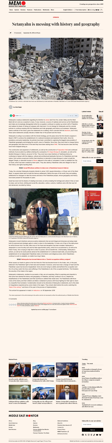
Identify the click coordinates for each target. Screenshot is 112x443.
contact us (36, 305)
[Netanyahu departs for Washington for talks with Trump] (43, 370)
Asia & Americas (13, 423)
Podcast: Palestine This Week (41, 433)
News (11, 10)
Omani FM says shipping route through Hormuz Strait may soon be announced (92, 397)
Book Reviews (12, 429)
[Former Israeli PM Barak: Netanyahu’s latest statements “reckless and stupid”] (67, 370)
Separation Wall (63, 150)
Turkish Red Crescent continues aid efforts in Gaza (92, 406)
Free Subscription (81, 10)
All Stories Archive (62, 433)
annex (47, 120)
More (52, 10)
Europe (11, 427)
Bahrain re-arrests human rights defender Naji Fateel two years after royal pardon (88, 125)
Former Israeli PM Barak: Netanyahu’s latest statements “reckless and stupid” (65, 380)
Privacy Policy (61, 429)
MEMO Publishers (62, 431)
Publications (37, 10)
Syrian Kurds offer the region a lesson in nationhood (88, 142)
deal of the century (15, 287)
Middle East (12, 425)
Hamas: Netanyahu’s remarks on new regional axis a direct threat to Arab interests (66, 402)
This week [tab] (90, 363)
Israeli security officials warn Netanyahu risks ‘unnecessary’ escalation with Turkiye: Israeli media (19, 380)
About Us (60, 423)
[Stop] (13, 115)
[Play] (11, 115)
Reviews (23, 10)
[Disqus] (44, 331)
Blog (34, 420)
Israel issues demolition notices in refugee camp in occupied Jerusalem (92, 380)
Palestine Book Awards (64, 425)
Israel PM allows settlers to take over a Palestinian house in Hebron (46, 168)
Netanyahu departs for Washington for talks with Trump (43, 380)
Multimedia (46, 10)
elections (67, 130)
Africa (10, 420)
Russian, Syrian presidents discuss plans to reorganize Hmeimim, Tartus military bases (87, 134)
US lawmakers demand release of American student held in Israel (92, 371)
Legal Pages (40, 441)
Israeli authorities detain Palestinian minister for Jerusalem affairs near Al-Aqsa (88, 117)
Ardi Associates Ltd (98, 441)
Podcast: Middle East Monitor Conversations (41, 430)
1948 (55, 144)
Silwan (35, 160)
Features (29, 10)
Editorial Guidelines (63, 420)
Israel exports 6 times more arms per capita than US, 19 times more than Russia (88, 150)
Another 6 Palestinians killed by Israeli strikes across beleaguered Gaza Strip (92, 389)
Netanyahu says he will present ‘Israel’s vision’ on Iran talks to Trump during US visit (42, 402)
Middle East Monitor (47, 303)
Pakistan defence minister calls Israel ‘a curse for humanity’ (19, 402)
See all (101, 111)
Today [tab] (84, 363)
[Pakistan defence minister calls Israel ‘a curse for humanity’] (20, 392)
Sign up (100, 161)
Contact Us (61, 427)
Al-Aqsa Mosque (53, 152)
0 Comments (17, 33)
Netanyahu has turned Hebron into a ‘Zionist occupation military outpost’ (46, 259)
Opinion (16, 10)
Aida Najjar (18, 107)
